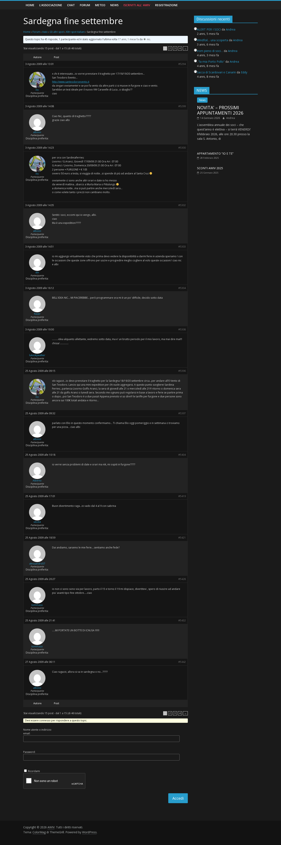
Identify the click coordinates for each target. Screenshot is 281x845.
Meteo (100, 5)
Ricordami (34, 771)
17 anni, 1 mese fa (128, 39)
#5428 (182, 579)
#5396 (182, 371)
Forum (85, 5)
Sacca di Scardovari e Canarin (216, 72)
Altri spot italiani (75, 32)
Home (30, 5)
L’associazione (50, 5)
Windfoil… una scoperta (212, 40)
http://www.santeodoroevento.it (70, 81)
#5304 (182, 288)
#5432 (182, 620)
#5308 (182, 329)
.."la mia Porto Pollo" (211, 61)
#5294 (182, 64)
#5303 (182, 246)
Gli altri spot (57, 32)
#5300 (182, 147)
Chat (71, 5)
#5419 (182, 496)
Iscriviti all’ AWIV (136, 5)
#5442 (182, 662)
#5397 (182, 413)
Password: (29, 752)
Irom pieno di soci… (210, 51)
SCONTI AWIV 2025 (210, 168)
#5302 (182, 205)
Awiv (45, 32)
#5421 (182, 537)
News (114, 5)
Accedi (178, 798)
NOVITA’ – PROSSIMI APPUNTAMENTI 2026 (220, 110)
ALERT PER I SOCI (209, 29)
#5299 (182, 106)
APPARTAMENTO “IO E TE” (215, 153)
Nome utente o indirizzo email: (37, 731)
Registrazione (166, 5)
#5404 (182, 455)
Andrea (230, 118)
